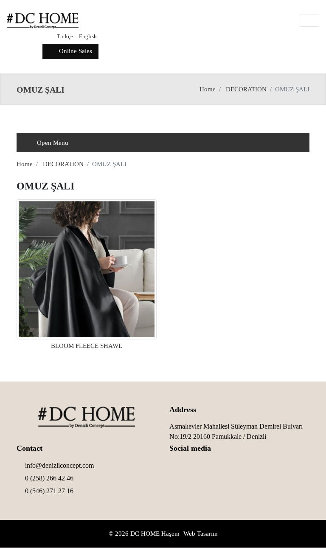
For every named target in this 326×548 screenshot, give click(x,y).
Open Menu (51, 142)
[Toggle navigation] (309, 20)
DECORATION (246, 89)
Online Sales (74, 51)
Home (208, 89)
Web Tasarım (200, 533)
